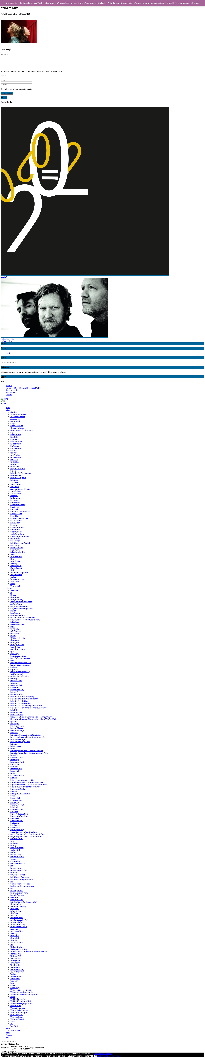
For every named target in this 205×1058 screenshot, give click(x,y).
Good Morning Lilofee (17, 674)
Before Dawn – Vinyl (17, 624)
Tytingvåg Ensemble (17, 579)
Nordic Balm (14, 818)
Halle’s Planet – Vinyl (17, 690)
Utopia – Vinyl (14, 988)
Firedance (13, 667)
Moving (12, 796)
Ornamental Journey (17, 857)
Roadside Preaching (17, 895)
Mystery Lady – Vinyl (17, 805)
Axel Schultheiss (15, 421)
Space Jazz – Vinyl (16, 931)
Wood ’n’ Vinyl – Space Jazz (19, 1010)
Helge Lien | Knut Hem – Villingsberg (22, 696)
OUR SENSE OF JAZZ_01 (17, 863)
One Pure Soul (15, 850)
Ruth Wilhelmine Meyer (18, 552)
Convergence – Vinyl (17, 644)
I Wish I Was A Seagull (17, 730)
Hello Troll (13, 710)
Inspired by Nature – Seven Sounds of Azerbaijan (26, 751)
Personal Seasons (16, 868)
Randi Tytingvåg (15, 545)
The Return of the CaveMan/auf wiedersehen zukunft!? (28, 951)
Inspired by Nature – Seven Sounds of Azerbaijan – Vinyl (28, 753)
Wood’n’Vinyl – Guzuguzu (18, 1012)
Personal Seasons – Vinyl (18, 870)
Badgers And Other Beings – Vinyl (21, 608)
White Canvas (14, 581)
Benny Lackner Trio (16, 426)
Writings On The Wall (17, 1019)
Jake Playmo (14, 482)
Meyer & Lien (14, 516)
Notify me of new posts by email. (18, 89)
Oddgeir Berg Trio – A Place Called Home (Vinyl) (26, 836)
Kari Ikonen (14, 496)
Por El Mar (13, 872)
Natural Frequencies (17, 527)
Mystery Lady (14, 802)
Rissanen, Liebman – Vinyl (19, 893)
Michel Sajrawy (15, 523)
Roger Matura (15, 550)
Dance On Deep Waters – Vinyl (20, 658)
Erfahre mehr (106, 1054)
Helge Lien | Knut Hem (17, 468)
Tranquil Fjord (15, 967)
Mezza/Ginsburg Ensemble (19, 518)
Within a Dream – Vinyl (17, 1008)
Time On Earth (15, 963)
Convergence (14, 642)
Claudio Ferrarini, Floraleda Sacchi (21, 430)
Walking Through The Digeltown (20, 990)
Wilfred (12, 584)
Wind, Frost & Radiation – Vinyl (20, 1001)
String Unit (14, 940)
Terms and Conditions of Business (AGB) (23, 388)
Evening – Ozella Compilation (20, 665)
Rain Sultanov (15, 541)
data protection (12, 390)
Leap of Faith (14, 771)
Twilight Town (15, 978)
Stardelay (13, 563)
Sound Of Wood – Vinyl (17, 924)
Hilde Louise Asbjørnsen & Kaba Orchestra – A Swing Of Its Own (31, 717)
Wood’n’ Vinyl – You (16, 1015)
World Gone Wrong (16, 1017)
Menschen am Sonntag (18, 789)
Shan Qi (12, 554)
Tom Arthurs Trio (16, 575)
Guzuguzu (13, 683)
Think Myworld (15, 960)
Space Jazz (14, 929)
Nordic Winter (15, 823)
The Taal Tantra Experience (19, 572)
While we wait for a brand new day (21, 992)
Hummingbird (14, 723)
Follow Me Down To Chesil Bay (20, 672)
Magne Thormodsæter (17, 505)
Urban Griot (14, 981)
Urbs (12, 983)
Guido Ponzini (14, 464)
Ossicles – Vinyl (15, 861)
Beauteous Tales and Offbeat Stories (22, 617)
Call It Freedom (15, 633)
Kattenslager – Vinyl (17, 762)
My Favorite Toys (15, 800)
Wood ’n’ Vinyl (15, 586)
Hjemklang (13, 721)
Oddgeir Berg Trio (16, 532)
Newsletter (10, 392)
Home (8, 408)
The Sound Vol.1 (15, 958)
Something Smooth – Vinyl (19, 920)
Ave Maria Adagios (16, 604)
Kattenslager (14, 760)
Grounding (13, 678)
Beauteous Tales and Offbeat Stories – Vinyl (25, 620)
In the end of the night (17, 739)
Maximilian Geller (16, 514)
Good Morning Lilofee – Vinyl (19, 676)
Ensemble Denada (16, 448)
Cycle (12, 651)
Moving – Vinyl (15, 798)
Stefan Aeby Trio (15, 566)
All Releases (14, 590)
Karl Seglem (14, 500)
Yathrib (12, 1021)
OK (95, 1054)
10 (11, 593)
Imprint (9, 386)
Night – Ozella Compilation (19, 814)
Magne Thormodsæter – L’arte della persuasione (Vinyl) (28, 784)
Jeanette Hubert (15, 484)
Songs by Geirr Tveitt (17, 922)
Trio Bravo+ (14, 577)
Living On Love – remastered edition (22, 780)
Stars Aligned (14, 936)
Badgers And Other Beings (19, 606)
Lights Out (13, 778)
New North (14, 811)
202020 (4, 277)
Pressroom (9, 1035)
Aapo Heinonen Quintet (18, 414)
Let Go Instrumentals (17, 775)
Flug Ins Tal (14, 669)
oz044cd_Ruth (7, 341)
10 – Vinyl (13, 595)
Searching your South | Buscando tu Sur (23, 902)
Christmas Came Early (17, 638)
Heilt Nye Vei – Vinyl (16, 694)
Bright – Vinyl (14, 629)
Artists (8, 410)
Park (11, 866)
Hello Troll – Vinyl (16, 712)
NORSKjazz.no (15, 825)
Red (11, 881)
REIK (11, 888)
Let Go (12, 773)
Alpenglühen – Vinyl (16, 599)
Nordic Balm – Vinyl (16, 821)
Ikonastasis (14, 733)
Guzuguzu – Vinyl (16, 685)
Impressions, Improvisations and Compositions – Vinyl (28, 737)
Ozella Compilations (17, 534)
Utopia (12, 985)
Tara (11, 945)
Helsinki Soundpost (16, 714)
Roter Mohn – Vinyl (16, 899)
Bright (12, 626)
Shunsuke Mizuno (16, 556)
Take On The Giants (16, 942)
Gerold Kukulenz (15, 457)
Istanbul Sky (14, 755)
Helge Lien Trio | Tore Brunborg (20, 473)
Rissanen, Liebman (16, 890)
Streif (12, 570)
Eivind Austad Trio (16, 441)
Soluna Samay (15, 561)
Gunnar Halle (14, 466)
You (11, 1024)
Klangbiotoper (15, 764)
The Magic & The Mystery (18, 949)
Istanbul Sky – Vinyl (16, 757)
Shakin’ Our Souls (16, 904)
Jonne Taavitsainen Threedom (20, 489)
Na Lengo (13, 525)
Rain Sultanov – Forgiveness (19, 877)
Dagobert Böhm (15, 435)
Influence (13, 744)
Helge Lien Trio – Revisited (19, 701)
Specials (8, 1028)
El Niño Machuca (15, 444)
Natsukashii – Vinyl (16, 809)
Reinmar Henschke (16, 547)
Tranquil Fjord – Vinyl (17, 969)
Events (8, 1033)
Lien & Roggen (15, 502)
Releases (9, 588)
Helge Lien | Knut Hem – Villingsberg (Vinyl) (24, 699)
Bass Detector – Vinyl (17, 615)
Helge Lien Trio (7, 339)
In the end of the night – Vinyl (20, 742)
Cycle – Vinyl (14, 654)
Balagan (13, 423)
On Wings (13, 845)
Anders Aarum (15, 419)
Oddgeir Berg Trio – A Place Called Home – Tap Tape (27, 834)
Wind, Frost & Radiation (18, 999)
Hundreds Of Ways (16, 728)
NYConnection (15, 529)
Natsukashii (14, 807)
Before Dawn (14, 622)
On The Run (14, 843)
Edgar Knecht (14, 439)
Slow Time (13, 915)
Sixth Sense (14, 913)
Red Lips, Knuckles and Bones (20, 884)
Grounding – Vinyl (16, 681)
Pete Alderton (15, 538)
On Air (12, 841)
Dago (12, 432)
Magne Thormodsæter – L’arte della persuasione (26, 782)
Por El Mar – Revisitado (18, 875)
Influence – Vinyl (15, 746)
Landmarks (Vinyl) (16, 769)
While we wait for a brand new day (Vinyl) (23, 994)
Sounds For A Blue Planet (18, 927)
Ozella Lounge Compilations (19, 536)
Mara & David (14, 507)
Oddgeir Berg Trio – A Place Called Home (23, 832)
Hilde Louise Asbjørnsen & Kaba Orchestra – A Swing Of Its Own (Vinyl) (33, 719)
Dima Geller (14, 437)
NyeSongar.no (15, 827)
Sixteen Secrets (15, 911)
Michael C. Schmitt (16, 520)
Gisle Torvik (14, 459)
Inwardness (14, 480)
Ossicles (13, 859)
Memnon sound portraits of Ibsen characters (25, 787)
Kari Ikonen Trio (15, 498)
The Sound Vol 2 (15, 954)
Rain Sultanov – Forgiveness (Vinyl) (21, 879)
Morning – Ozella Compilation (20, 793)
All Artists (13, 412)
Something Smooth (16, 918)
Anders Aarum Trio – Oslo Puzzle (21, 602)
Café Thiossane (15, 631)
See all (8, 353)
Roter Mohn (14, 897)
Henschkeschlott (15, 475)
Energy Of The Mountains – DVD (20, 663)
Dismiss (195, 3)
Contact (9, 395)
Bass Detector (15, 613)
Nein (98, 1054)
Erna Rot (13, 450)
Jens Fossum (14, 487)
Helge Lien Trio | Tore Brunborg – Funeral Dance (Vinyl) (28, 708)
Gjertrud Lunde (15, 462)
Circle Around (14, 640)
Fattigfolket (14, 453)
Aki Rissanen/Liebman (17, 417)
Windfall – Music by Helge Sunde (21, 1003)
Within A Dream (15, 1006)
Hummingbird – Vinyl (17, 726)
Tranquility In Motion (17, 972)
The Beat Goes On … (17, 947)
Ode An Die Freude (16, 839)
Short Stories (14, 909)
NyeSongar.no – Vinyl (17, 830)
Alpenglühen (14, 597)
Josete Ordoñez (15, 491)
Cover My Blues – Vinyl (17, 649)
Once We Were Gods (16, 848)
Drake (12, 660)
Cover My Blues (15, 647)
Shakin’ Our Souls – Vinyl (18, 906)
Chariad (13, 635)
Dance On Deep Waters (18, 656)
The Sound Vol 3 (15, 956)
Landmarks (14, 766)
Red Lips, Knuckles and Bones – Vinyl (22, 886)
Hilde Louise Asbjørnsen (18, 478)
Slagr (12, 559)
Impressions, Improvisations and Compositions (25, 735)
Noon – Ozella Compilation (19, 816)
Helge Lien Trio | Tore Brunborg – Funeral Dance (26, 705)
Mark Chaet (14, 509)
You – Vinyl (14, 1026)
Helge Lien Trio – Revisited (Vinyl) (21, 703)
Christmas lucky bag (17, 428)
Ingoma (12, 748)
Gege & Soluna (15, 455)
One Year (13, 852)
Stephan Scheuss (16, 568)
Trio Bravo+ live (15, 976)
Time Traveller (15, 965)
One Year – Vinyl (15, 854)
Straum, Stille (14, 938)
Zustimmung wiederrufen (108, 1056)
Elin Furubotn (14, 446)
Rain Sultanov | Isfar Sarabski (20, 543)
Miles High (13, 791)
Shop (7, 1037)
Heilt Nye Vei (14, 692)
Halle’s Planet (15, 687)
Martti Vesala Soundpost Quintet (21, 511)
